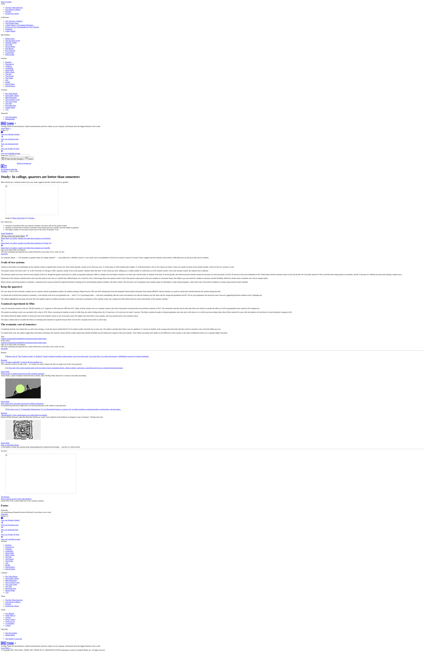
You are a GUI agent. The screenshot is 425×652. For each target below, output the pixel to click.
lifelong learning (25, 339)
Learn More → (6, 128)
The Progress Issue (11, 23)
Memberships (10, 119)
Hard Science (10, 84)
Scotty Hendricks (7, 233)
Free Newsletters (11, 117)
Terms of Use (10, 621)
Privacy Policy (10, 619)
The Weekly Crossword (13, 639)
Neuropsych (9, 64)
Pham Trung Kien (18, 218)
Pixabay (32, 218)
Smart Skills (9, 70)
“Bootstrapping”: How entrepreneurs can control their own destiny (24, 415)
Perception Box (10, 105)
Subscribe (13, 169)
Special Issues (10, 86)
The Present (9, 76)
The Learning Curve (12, 99)
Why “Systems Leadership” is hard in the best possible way (21, 362)
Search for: (5, 155)
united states (42, 339)
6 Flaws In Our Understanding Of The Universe (22, 27)
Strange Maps (10, 107)
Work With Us (10, 615)
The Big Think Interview (14, 8)
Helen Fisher (9, 55)
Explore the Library (12, 14)
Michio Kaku (10, 39)
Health (7, 82)
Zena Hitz (8, 45)
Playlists (8, 12)
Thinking (8, 66)
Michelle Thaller (11, 43)
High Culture (9, 72)
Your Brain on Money (13, 10)
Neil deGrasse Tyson (12, 41)
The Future (9, 78)
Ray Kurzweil (10, 51)
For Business (5, 169)
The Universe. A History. (14, 21)
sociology (34, 339)
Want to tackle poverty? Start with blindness (16, 499)
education (16, 339)
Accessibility (9, 623)
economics (9, 339)
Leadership (9, 68)
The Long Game (11, 101)
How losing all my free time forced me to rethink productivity (22, 403)
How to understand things (10, 445)
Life (6, 80)
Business (8, 62)
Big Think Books (11, 94)
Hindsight (8, 29)
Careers (8, 625)
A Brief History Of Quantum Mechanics (19, 25)
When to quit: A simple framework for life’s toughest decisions (22, 374)
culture (3, 339)
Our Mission (9, 613)
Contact (8, 617)
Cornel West (9, 53)
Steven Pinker (10, 47)
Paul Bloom (9, 49)
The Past (8, 74)
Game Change (10, 31)
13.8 (6, 109)
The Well (8, 103)
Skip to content (6, 2)
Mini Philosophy (11, 97)
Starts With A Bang (12, 95)
